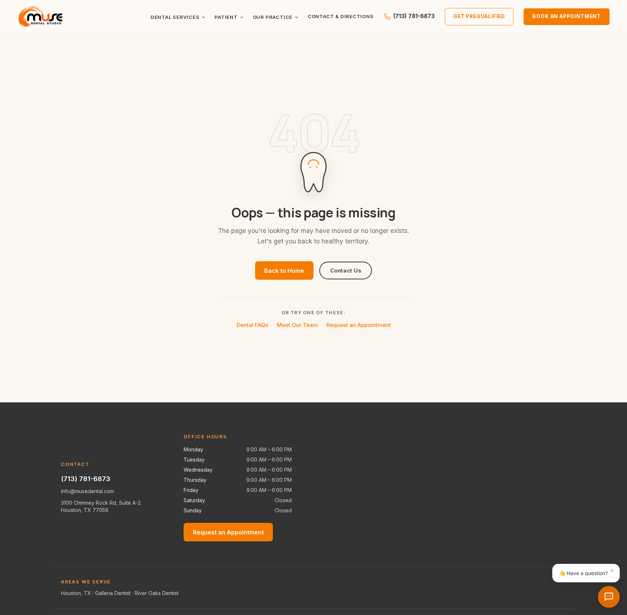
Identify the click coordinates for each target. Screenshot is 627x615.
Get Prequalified (479, 16)
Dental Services (175, 17)
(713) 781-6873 (414, 16)
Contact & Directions (341, 16)
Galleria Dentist (113, 593)
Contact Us (345, 270)
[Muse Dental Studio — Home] (40, 16)
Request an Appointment (359, 324)
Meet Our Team (297, 324)
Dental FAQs (252, 324)
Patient (226, 17)
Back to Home (284, 270)
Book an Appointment (566, 16)
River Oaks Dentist (157, 593)
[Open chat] (609, 597)
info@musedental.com (87, 491)
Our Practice (272, 17)
